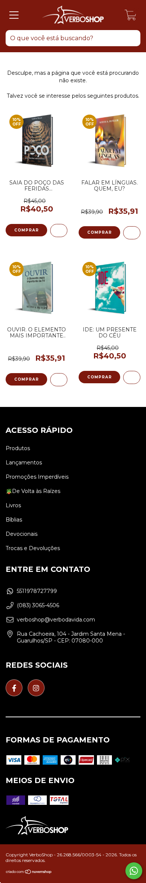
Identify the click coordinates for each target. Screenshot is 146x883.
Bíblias (14, 519)
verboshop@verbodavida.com (56, 619)
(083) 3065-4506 (38, 605)
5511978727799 (37, 591)
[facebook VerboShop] (14, 687)
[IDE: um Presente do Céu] (131, 377)
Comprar (99, 232)
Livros (13, 505)
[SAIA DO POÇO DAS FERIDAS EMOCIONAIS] (58, 230)
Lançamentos (24, 462)
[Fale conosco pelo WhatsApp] (133, 870)
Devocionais (21, 534)
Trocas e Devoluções (33, 548)
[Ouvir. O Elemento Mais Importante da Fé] (58, 379)
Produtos (18, 448)
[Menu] (14, 15)
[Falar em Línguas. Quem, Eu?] (131, 232)
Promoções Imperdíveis (37, 476)
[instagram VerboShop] (36, 687)
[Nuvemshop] (29, 872)
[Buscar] (131, 39)
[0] (131, 17)
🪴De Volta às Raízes (33, 491)
